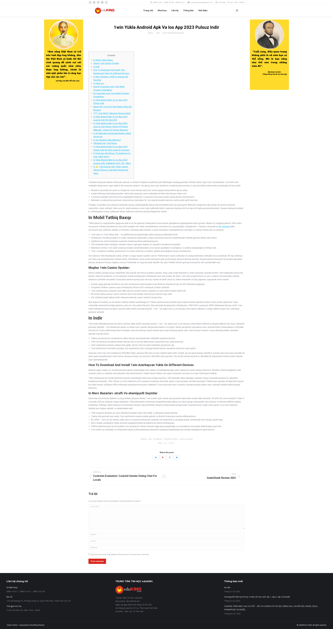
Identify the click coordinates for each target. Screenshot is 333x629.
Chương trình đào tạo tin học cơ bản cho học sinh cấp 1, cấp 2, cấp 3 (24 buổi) (257, 597)
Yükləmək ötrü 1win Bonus (105, 143)
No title (227, 587)
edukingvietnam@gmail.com (202, 2)
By (157, 439)
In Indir (96, 66)
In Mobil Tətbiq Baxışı (103, 60)
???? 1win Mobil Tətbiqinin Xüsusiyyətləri (112, 113)
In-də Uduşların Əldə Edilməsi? (107, 140)
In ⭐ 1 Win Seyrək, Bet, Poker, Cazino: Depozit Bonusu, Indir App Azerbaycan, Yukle (111, 170)
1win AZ (171, 443)
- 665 (150, 439)
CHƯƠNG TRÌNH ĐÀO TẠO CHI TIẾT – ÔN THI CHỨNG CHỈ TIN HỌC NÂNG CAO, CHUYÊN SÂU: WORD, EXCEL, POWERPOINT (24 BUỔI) (271, 608)
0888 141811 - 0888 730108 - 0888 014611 (169, 2)
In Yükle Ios (98, 83)
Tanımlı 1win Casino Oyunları (106, 63)
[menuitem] (148, 10)
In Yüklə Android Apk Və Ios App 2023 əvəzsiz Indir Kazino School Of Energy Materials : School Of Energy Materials (110, 126)
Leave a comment (186, 439)
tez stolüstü (224, 226)
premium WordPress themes (33, 625)
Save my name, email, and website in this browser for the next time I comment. (120, 554)
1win (165, 443)
